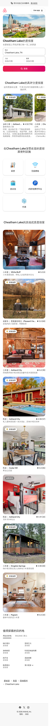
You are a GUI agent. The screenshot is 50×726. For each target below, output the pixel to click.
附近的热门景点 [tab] (21, 636)
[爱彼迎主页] (5, 10)
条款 (27, 714)
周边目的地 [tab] (7, 636)
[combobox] (24, 52)
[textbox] (13, 61)
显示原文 (34, 3)
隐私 (21, 714)
